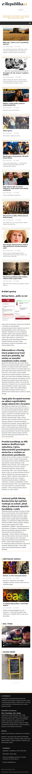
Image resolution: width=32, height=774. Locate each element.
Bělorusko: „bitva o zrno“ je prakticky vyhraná (15, 43)
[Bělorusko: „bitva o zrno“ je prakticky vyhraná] (16, 34)
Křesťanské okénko (12, 559)
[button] (30, 23)
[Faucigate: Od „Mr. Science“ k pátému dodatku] (16, 64)
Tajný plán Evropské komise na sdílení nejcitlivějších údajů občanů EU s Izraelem (16, 401)
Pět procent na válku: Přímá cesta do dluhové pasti (15, 216)
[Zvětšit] (29, 656)
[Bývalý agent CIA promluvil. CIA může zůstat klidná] (16, 148)
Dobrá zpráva (7, 131)
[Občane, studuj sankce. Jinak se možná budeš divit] (16, 95)
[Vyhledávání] (23, 9)
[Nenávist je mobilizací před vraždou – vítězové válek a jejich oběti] (16, 268)
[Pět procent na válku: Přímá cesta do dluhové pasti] (16, 207)
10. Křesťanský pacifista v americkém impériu (15, 604)
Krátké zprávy (9, 291)
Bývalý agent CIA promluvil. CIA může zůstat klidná (15, 157)
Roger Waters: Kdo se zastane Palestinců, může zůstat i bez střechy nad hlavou (15, 188)
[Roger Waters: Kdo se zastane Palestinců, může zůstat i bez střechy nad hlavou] (16, 178)
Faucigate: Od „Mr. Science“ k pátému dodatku (16, 73)
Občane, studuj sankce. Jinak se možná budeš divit (14, 104)
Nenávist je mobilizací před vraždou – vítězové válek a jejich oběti (15, 277)
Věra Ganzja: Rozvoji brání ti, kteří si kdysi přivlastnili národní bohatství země (15, 246)
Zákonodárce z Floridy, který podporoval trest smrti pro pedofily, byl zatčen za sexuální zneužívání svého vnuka (14, 355)
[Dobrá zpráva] (16, 122)
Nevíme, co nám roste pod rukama (15, 576)
